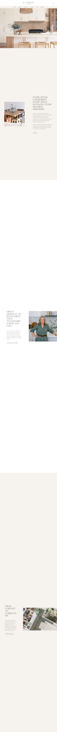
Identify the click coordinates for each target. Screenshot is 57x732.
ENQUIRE (35, 132)
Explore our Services (10, 633)
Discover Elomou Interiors (12, 342)
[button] (37, 7)
